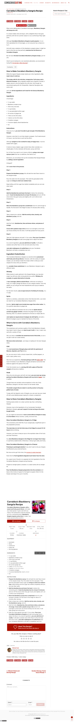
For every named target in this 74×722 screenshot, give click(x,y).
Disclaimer (63, 711)
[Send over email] (1, 366)
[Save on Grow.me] (1, 363)
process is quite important (33, 452)
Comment (9, 684)
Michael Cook (10, 12)
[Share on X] (1, 358)
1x (36, 553)
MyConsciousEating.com (41, 714)
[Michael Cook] (9, 650)
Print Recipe (32, 25)
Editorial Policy (33, 711)
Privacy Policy (39, 711)
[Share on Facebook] (1, 356)
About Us (11, 711)
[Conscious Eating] (13, 3)
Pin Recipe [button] (37, 521)
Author (8, 645)
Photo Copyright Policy (55, 711)
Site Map (27, 711)
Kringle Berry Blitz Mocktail (19, 63)
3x (43, 553)
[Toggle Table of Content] (15, 67)
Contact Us (22, 711)
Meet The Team (16, 711)
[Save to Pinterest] (1, 361)
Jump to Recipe (22, 25)
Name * (10, 702)
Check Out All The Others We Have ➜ (28, 628)
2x (39, 553)
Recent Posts (12, 645)
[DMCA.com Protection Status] (37, 718)
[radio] (22, 639)
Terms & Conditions (46, 711)
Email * (30, 702)
